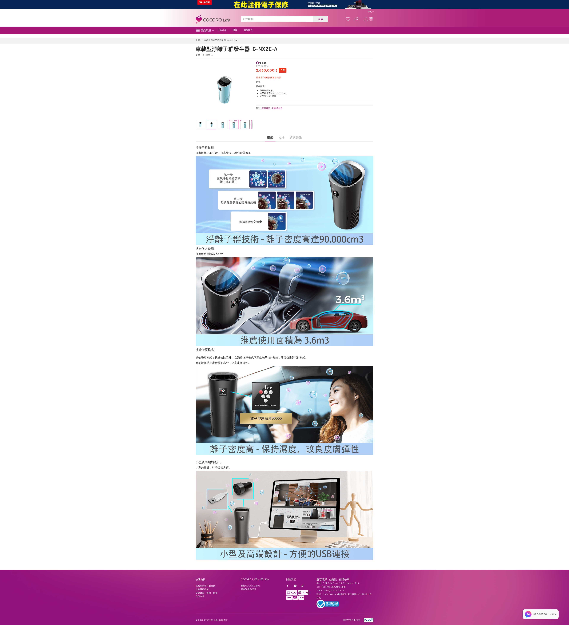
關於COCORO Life (250, 585)
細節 (270, 137)
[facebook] (288, 585)
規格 (281, 137)
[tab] (270, 137)
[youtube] (295, 585)
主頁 (198, 40)
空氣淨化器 (277, 108)
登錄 (371, 17)
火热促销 (222, 30)
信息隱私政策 (202, 589)
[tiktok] (303, 585)
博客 (235, 30)
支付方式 (200, 596)
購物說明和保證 (248, 589)
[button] (200, 124)
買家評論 (296, 137)
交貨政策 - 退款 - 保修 (207, 593)
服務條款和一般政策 (205, 585)
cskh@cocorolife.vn (334, 590)
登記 (371, 20)
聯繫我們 (248, 30)
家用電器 (266, 108)
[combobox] (277, 19)
